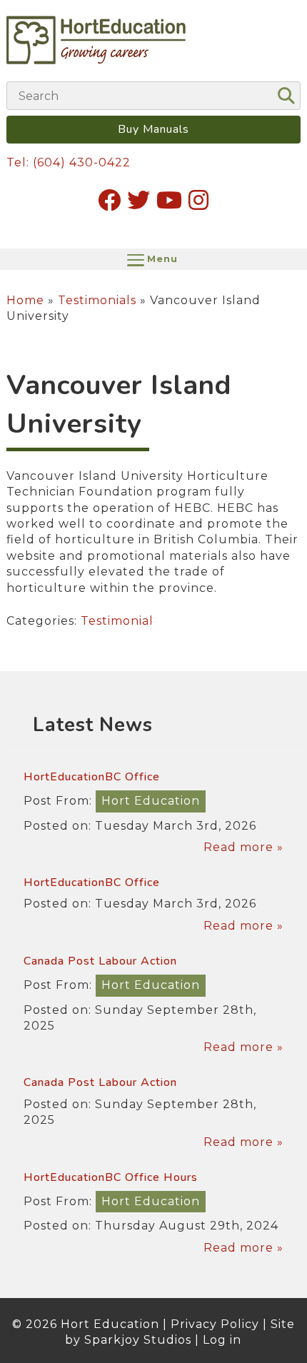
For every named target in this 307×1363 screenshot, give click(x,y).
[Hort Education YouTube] (169, 199)
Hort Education (150, 801)
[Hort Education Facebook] (109, 199)
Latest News (93, 725)
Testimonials (97, 300)
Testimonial (117, 621)
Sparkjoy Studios (137, 1340)
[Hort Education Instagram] (198, 199)
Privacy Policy (215, 1324)
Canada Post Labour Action (100, 961)
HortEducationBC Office (92, 777)
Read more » (243, 847)
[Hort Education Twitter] (139, 199)
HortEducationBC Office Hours (111, 1177)
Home (25, 300)
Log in (222, 1340)
